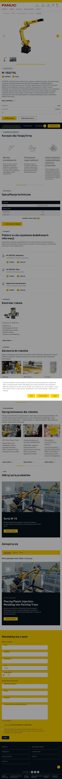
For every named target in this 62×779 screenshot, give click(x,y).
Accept (55, 396)
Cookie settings (43, 396)
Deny (31, 396)
